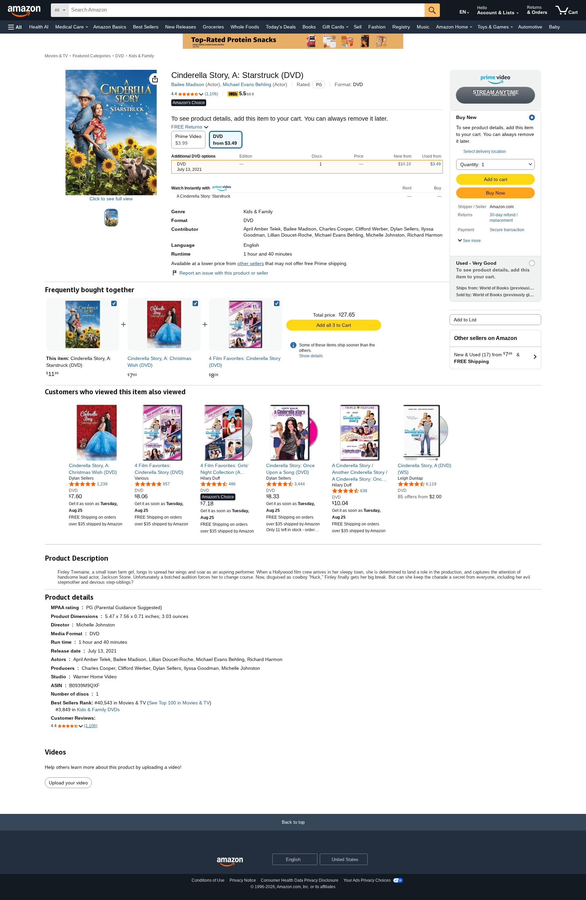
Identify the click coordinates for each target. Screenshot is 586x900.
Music (423, 26)
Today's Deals (281, 26)
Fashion (377, 26)
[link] (164, 324)
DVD (119, 56)
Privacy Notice (243, 880)
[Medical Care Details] (86, 27)
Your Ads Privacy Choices (367, 880)
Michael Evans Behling (247, 84)
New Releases (180, 26)
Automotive (530, 26)
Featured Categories (92, 56)
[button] (15, 27)
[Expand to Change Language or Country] (468, 13)
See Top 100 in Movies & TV (179, 702)
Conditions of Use (208, 880)
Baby (554, 26)
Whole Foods (245, 26)
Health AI (38, 26)
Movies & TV (56, 56)
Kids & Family (141, 56)
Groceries (213, 26)
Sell (358, 26)
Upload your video (68, 782)
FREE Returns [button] (187, 126)
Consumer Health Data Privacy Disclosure (299, 880)
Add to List (465, 319)
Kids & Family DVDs (98, 709)
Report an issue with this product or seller (223, 273)
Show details (311, 356)
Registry (401, 26)
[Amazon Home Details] (471, 27)
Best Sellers (145, 26)
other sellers (250, 263)
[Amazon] (24, 10)
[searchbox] (247, 10)
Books (309, 26)
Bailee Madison (187, 84)
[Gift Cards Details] (347, 27)
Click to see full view (111, 198)
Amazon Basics (109, 26)
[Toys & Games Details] (511, 27)
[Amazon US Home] (230, 862)
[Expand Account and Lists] (517, 13)
